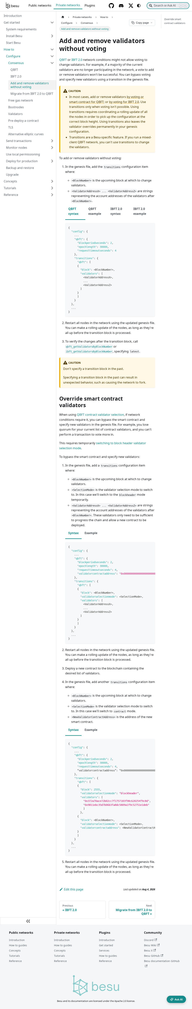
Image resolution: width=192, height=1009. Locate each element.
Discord (149, 940)
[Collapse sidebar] (28, 921)
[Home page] (62, 17)
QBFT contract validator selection (100, 415)
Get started (106, 945)
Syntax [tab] (73, 533)
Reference (15, 961)
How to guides (18, 945)
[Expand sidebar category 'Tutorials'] (52, 188)
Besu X (148, 950)
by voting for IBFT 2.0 (124, 102)
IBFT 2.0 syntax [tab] (116, 211)
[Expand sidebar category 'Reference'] (52, 195)
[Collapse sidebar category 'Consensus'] (52, 63)
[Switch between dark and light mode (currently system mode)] (139, 6)
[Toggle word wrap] (143, 546)
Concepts (15, 950)
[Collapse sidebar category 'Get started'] (52, 22)
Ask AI (179, 999)
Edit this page (73, 889)
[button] (30, 56)
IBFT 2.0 (76, 60)
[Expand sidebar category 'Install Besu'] (52, 36)
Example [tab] (91, 533)
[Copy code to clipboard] (150, 227)
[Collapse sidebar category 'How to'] (52, 49)
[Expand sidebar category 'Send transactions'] (52, 141)
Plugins (90, 5)
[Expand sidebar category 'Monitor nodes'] (52, 148)
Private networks (68, 5)
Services (104, 950)
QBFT (63, 60)
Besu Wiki (150, 945)
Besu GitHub (152, 956)
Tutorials (14, 956)
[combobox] (168, 6)
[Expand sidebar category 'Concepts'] (52, 181)
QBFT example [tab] (94, 211)
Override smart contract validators (174, 21)
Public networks (39, 5)
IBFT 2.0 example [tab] (139, 211)
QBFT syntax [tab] (73, 211)
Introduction (17, 940)
